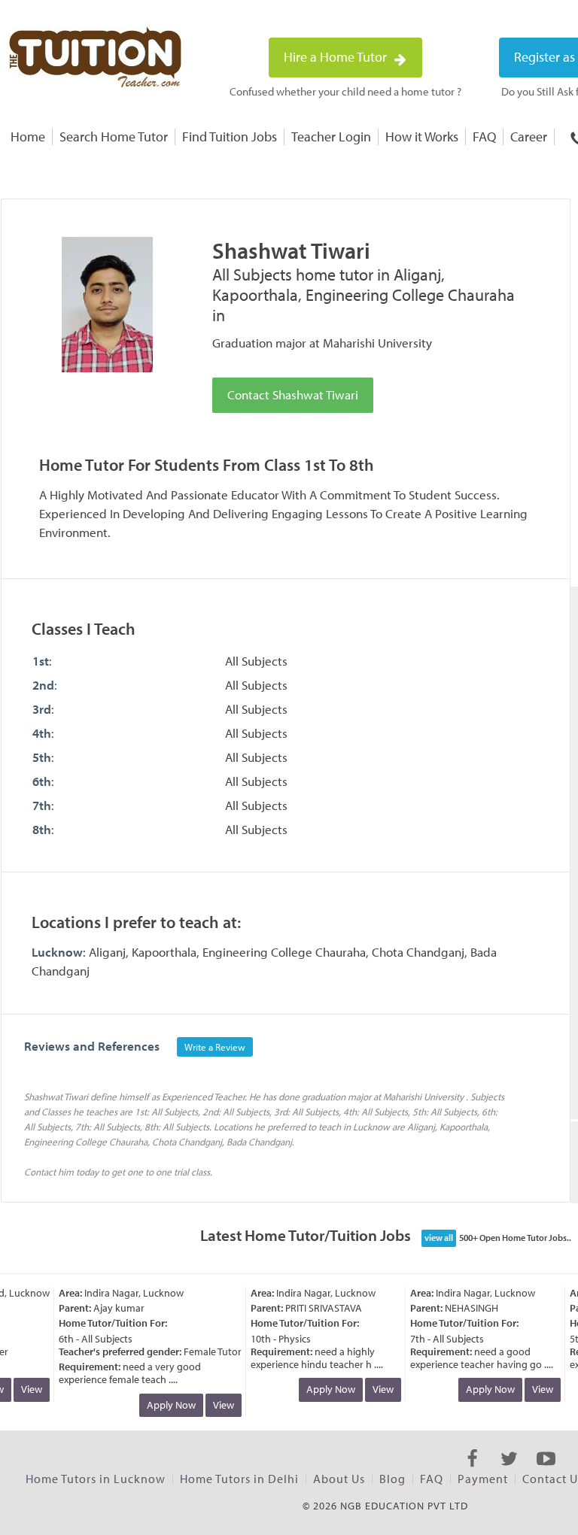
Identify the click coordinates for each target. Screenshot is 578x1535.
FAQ (484, 136)
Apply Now (162, 1405)
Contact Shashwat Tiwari (292, 394)
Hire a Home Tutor (337, 56)
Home (28, 136)
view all (438, 1237)
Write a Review (214, 1047)
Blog (392, 1478)
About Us (339, 1478)
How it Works (421, 136)
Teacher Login (331, 136)
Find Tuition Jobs (229, 136)
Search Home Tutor (113, 136)
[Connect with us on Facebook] (472, 1472)
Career (528, 136)
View (23, 1389)
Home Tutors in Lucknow (96, 1478)
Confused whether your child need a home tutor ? (345, 91)
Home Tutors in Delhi (239, 1478)
